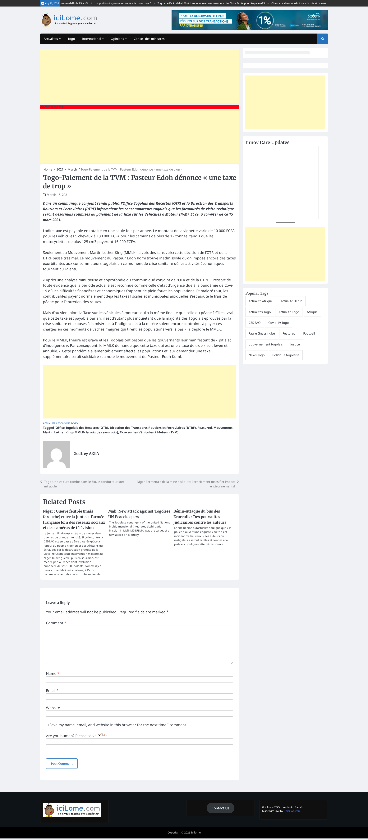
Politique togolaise (285, 355)
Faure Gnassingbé (262, 333)
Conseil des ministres (149, 39)
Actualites (51, 39)
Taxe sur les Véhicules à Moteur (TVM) (149, 432)
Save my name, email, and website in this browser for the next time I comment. (118, 724)
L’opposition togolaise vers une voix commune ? (114, 3)
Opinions (117, 39)
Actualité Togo (288, 312)
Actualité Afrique (261, 301)
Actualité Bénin (291, 301)
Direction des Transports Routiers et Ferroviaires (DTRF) (153, 428)
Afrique (312, 312)
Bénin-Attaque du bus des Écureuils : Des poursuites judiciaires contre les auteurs (199, 516)
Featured (205, 428)
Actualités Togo (260, 312)
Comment (56, 622)
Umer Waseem (292, 811)
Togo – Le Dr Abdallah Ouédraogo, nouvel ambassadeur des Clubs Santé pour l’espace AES (202, 3)
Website (53, 707)
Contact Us (220, 808)
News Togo (257, 355)
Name (52, 673)
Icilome (196, 832)
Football (309, 333)
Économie (64, 423)
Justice (295, 344)
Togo (71, 39)
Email (52, 690)
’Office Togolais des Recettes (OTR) (81, 428)
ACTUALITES (50, 423)
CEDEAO (255, 323)
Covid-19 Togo (278, 323)
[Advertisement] (139, 76)
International (91, 39)
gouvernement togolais (266, 344)
